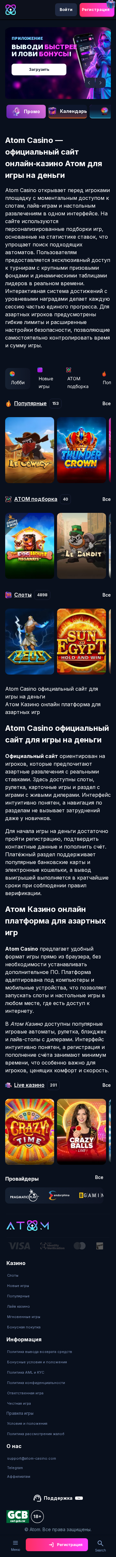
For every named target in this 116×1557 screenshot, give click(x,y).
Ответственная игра (25, 1393)
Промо (32, 111)
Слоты (12, 1275)
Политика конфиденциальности (36, 1382)
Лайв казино (18, 1306)
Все (106, 403)
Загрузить (39, 69)
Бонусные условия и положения (37, 1362)
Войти (66, 9)
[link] (24, 1195)
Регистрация (96, 9)
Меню (15, 1550)
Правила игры (20, 1413)
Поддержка (58, 1498)
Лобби (17, 382)
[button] (90, 83)
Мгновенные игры (23, 1316)
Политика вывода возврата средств (39, 1351)
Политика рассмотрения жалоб (35, 1434)
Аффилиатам (18, 1476)
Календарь (73, 111)
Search (100, 1550)
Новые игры (46, 382)
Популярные (18, 1296)
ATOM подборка (78, 382)
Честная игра (19, 1403)
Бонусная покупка (24, 1327)
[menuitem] (24, 1275)
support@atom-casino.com (31, 1458)
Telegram (15, 1467)
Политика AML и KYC (25, 1372)
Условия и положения (27, 1423)
